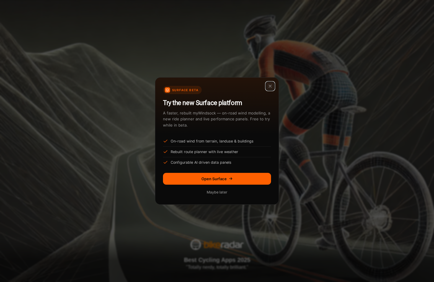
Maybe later (217, 192)
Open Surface (214, 178)
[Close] (270, 86)
